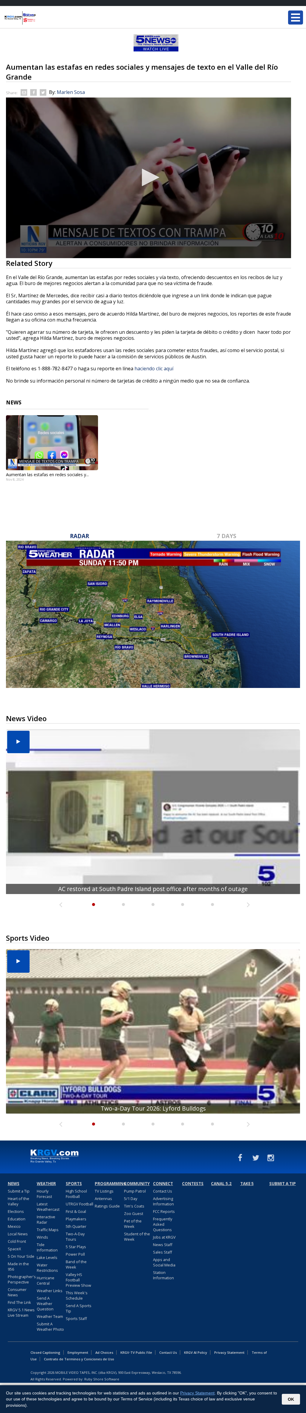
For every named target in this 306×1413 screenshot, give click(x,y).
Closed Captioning (45, 1352)
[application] (148, 178)
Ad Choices (104, 1352)
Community (137, 1183)
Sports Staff (76, 1318)
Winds (42, 1237)
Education (16, 1219)
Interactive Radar (46, 1219)
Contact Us (162, 1191)
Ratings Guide (107, 1206)
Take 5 (247, 1183)
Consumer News (17, 1292)
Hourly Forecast (44, 1193)
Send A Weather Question (45, 1303)
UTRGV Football (79, 1204)
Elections (16, 1211)
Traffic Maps (48, 1229)
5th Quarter (76, 1226)
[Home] (40, 17)
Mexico (14, 1226)
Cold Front (17, 1241)
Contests (193, 1183)
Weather (46, 1183)
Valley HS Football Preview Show (78, 1280)
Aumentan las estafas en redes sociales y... (47, 474)
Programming (108, 1183)
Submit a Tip (19, 1191)
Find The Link (19, 1302)
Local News (18, 1234)
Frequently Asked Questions (162, 1224)
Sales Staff (162, 1252)
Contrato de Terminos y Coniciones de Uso (79, 1359)
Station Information (163, 1275)
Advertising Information (163, 1201)
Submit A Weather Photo (50, 1326)
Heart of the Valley (18, 1201)
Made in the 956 (18, 1266)
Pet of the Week (133, 1223)
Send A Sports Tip (78, 1308)
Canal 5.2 (221, 1183)
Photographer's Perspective (22, 1279)
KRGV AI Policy (195, 1352)
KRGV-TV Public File (136, 1352)
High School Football (76, 1193)
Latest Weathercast (48, 1206)
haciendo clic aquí (153, 368)
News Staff (162, 1244)
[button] (148, 177)
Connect (163, 1183)
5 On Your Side (21, 1256)
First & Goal (76, 1211)
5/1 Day (130, 1198)
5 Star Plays (76, 1246)
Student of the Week (137, 1236)
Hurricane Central (45, 1280)
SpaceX (14, 1248)
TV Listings (104, 1191)
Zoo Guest (133, 1213)
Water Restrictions (47, 1267)
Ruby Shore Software (101, 1379)
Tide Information (47, 1247)
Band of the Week (76, 1264)
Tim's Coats (134, 1206)
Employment (78, 1352)
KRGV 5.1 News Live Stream (21, 1312)
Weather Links (49, 1290)
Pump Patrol (135, 1191)
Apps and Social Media (164, 1262)
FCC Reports (164, 1211)
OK (291, 1399)
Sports (74, 1183)
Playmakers (76, 1219)
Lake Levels (47, 1257)
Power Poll (75, 1254)
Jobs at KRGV (164, 1237)
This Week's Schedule (77, 1295)
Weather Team (50, 1316)
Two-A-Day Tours (75, 1236)
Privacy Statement (229, 1352)
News (13, 1183)
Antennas (103, 1198)
